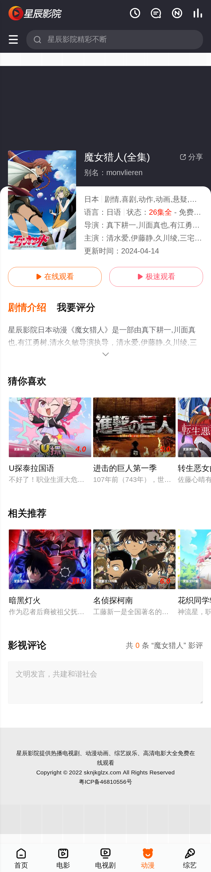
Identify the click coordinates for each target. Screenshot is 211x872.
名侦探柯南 (113, 600)
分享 (191, 157)
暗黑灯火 (25, 600)
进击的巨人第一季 (125, 468)
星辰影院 (27, 753)
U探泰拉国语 (31, 468)
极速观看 (156, 276)
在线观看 (55, 276)
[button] (32, 307)
